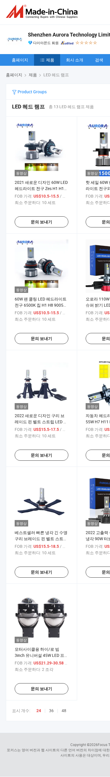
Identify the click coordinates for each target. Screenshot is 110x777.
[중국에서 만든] (43, 11)
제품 (50, 60)
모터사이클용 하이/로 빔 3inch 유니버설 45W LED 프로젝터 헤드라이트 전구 (41, 655)
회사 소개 (74, 60)
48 (64, 710)
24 (38, 710)
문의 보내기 (41, 222)
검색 (99, 60)
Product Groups (32, 91)
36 (51, 710)
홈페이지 (20, 60)
